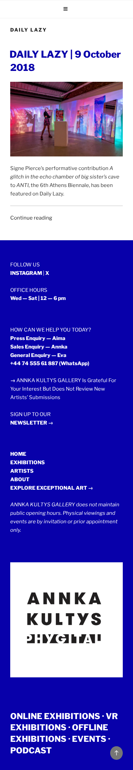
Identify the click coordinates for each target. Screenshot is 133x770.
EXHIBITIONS (27, 462)
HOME (18, 454)
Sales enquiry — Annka (39, 347)
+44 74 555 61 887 (34, 363)
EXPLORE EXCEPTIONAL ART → (51, 488)
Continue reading (31, 218)
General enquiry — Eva (38, 355)
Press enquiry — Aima (37, 338)
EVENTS (89, 739)
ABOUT (19, 479)
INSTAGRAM (26, 273)
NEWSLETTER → (31, 423)
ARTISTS (21, 471)
